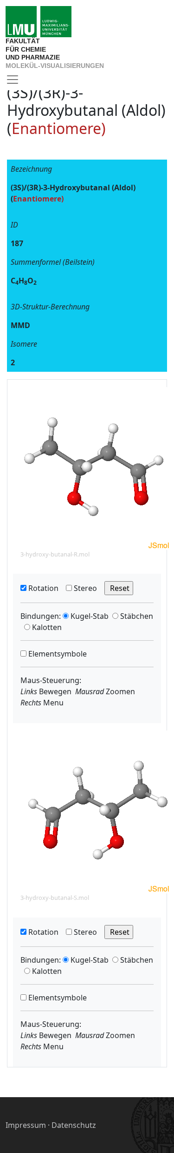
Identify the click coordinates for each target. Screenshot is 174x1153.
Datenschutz (74, 1125)
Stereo (84, 588)
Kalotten (46, 627)
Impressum (26, 1125)
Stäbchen (135, 616)
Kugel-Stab (89, 616)
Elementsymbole (56, 654)
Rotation (42, 588)
